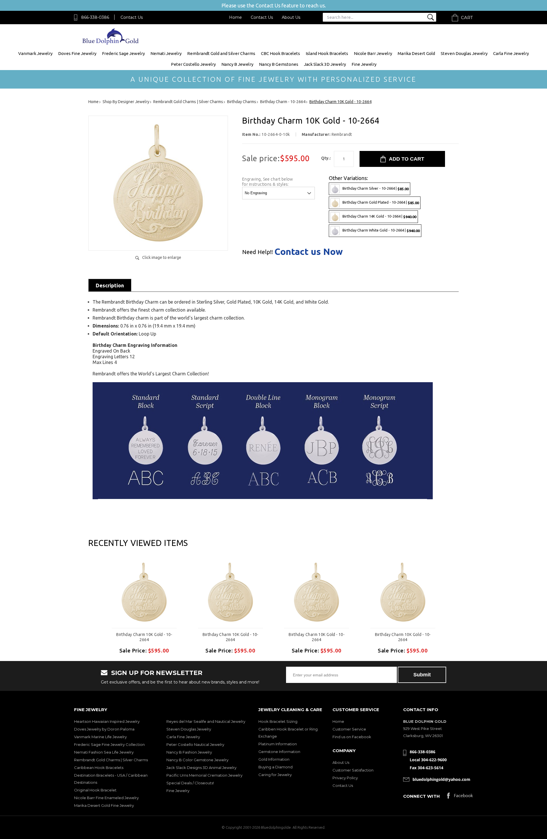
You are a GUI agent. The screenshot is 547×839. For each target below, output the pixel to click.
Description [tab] (110, 285)
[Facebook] (460, 797)
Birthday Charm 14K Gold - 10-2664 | (379, 216)
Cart (467, 17)
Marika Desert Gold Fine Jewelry (104, 805)
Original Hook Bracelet (95, 790)
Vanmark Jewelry (35, 53)
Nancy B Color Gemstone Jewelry (197, 760)
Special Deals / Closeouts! (190, 783)
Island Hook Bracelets (327, 53)
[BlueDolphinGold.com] (111, 43)
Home (235, 17)
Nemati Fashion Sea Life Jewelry (104, 752)
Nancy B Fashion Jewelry (189, 752)
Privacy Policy (345, 777)
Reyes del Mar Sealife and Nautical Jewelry (205, 721)
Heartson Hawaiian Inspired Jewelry (107, 721)
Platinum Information (277, 744)
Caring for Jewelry (275, 774)
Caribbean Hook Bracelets (98, 767)
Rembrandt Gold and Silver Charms (221, 53)
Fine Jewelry (364, 64)
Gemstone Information (279, 751)
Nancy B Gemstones (278, 64)
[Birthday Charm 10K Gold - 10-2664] (158, 240)
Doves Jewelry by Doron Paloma (104, 729)
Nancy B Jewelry (237, 64)
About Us (291, 17)
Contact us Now (308, 251)
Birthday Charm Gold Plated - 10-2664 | (380, 202)
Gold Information (273, 759)
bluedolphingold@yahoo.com (441, 779)
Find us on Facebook (351, 736)
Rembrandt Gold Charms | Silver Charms (111, 760)
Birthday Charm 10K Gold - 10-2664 (144, 637)
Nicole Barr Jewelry (373, 53)
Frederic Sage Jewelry (123, 53)
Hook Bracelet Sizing (277, 721)
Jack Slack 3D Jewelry (325, 64)
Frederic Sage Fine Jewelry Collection (109, 744)
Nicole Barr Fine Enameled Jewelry (106, 797)
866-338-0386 (95, 17)
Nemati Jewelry (165, 53)
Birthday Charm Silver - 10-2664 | (375, 188)
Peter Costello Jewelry (193, 64)
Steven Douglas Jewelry (464, 53)
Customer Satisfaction (352, 770)
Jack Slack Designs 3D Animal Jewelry (201, 767)
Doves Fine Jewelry (77, 53)
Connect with (421, 796)
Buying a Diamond (275, 767)
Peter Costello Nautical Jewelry (195, 744)
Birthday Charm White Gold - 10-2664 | (381, 230)
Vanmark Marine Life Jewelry (100, 736)
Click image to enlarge (161, 257)
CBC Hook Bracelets (280, 53)
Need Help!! (257, 252)
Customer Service (349, 729)
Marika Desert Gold (416, 53)
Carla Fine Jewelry (511, 53)
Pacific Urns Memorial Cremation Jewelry (204, 775)
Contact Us (132, 17)
